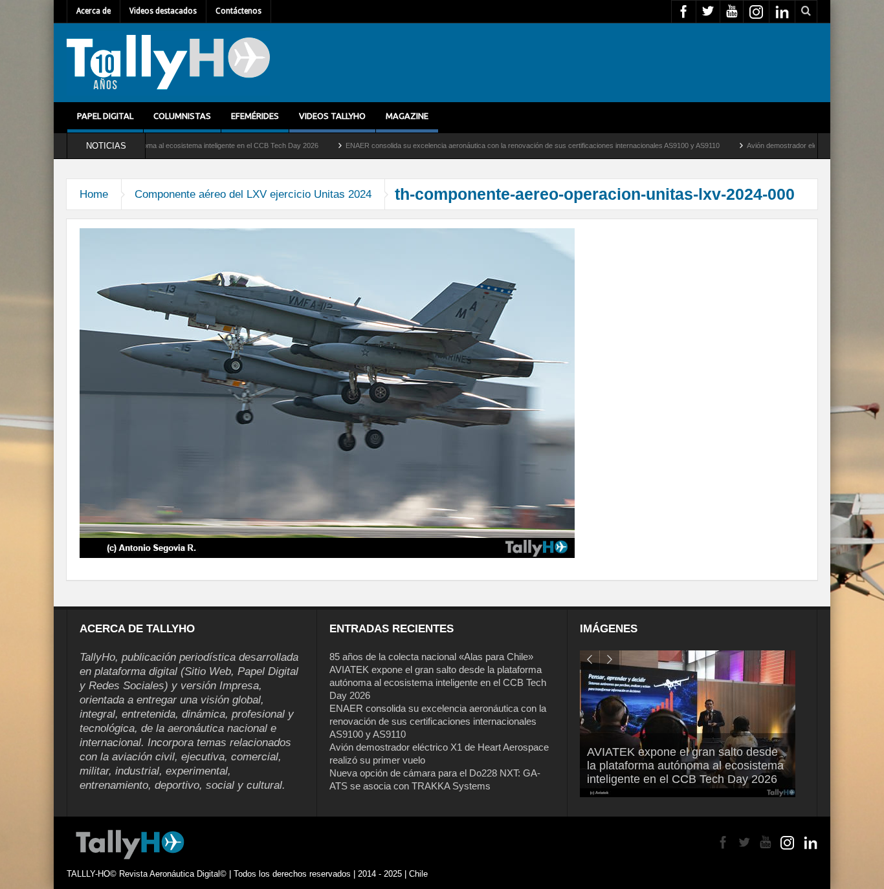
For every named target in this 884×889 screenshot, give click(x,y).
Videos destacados (163, 11)
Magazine (407, 115)
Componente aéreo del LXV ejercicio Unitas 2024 (253, 194)
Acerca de (93, 11)
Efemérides (255, 115)
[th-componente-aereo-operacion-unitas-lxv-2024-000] (327, 392)
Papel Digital (105, 115)
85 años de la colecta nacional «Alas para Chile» (431, 656)
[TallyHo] (168, 63)
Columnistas (182, 115)
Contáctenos (238, 11)
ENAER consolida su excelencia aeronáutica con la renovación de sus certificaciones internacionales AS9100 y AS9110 (494, 145)
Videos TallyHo (332, 115)
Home (94, 194)
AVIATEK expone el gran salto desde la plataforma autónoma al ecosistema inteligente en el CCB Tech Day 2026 (437, 682)
